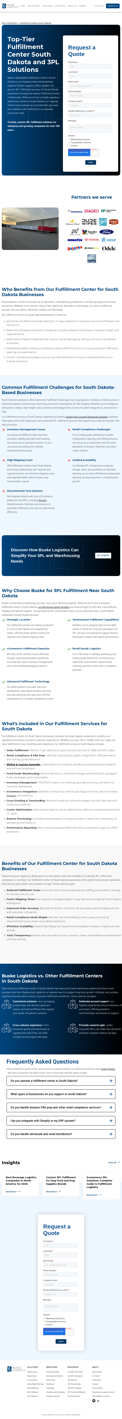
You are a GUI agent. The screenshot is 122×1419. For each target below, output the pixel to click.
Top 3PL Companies (75, 1376)
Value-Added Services (35, 1384)
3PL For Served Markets (77, 1392)
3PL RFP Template (74, 1388)
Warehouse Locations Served (103, 1392)
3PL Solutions (32, 1396)
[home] (10, 5)
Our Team (96, 1376)
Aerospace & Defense (54, 1376)
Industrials (50, 1388)
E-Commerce (32, 1380)
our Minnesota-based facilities (53, 607)
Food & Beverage (52, 1372)
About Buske (97, 1372)
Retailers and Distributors (55, 1392)
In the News (96, 1380)
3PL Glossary (72, 1380)
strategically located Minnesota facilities (87, 416)
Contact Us (113, 6)
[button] (47, 6)
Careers (82, 6)
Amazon (11, 795)
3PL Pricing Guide (74, 1384)
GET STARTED (103, 555)
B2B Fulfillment (33, 1388)
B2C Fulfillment (33, 1392)
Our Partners (33, 6)
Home (22, 6)
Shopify (43, 500)
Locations (99, 6)
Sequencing (31, 1376)
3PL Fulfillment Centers (101, 1396)
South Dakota (108, 1068)
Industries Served (52, 1396)
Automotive (50, 1380)
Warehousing (32, 1372)
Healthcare (50, 1384)
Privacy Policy (97, 1388)
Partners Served (74, 1396)
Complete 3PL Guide (75, 1372)
